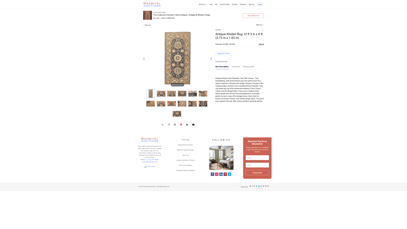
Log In (260, 4)
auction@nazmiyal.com (150, 162)
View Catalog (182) (253, 15)
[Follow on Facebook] (212, 174)
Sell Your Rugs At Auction (185, 150)
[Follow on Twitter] (229, 174)
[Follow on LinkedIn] (221, 174)
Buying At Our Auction (185, 145)
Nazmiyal (243, 4)
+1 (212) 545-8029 (152, 159)
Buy (211, 4)
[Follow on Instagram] (216, 174)
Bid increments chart (221, 61)
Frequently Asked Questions (185, 170)
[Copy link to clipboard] (162, 124)
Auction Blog (224, 4)
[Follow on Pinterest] (225, 174)
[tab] (222, 67)
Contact (235, 4)
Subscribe (257, 172)
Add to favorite (262, 30)
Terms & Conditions (185, 165)
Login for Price (223, 53)
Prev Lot (148, 25)
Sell (216, 4)
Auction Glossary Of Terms (185, 160)
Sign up (251, 4)
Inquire (261, 44)
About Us (186, 155)
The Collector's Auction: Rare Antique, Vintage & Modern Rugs (181, 15)
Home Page (186, 140)
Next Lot (259, 25)
